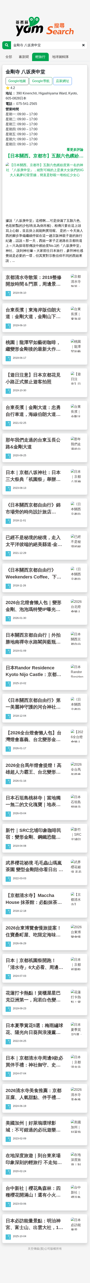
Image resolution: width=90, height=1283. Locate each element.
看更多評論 (75, 149)
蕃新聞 (24, 57)
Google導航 (41, 81)
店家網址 (62, 81)
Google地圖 (17, 81)
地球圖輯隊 (60, 57)
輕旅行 (40, 57)
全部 (8, 57)
